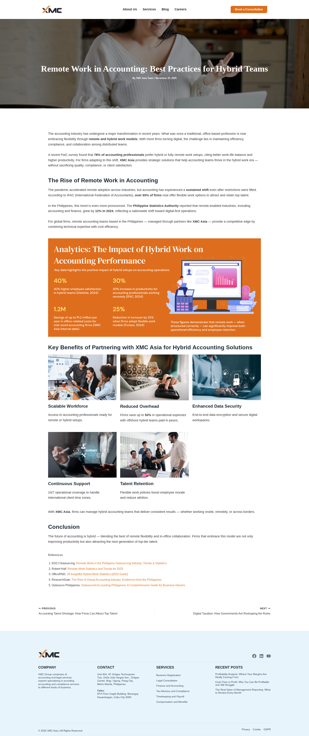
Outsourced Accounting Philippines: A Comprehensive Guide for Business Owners (133, 585)
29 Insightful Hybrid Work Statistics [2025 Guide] (98, 574)
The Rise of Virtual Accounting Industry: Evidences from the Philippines (117, 579)
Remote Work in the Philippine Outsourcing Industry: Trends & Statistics (121, 563)
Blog (165, 9)
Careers (181, 9)
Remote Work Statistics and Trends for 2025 (96, 568)
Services (149, 9)
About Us (130, 9)
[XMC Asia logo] (52, 9)
